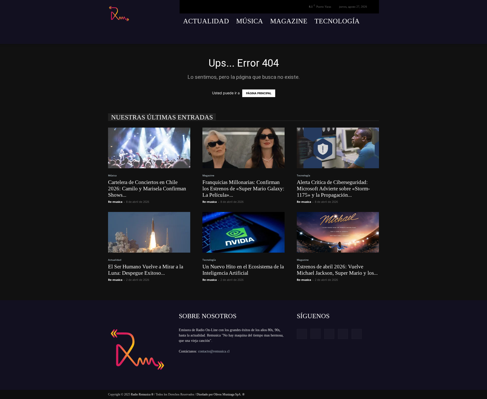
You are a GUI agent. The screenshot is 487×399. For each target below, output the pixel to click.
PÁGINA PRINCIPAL (258, 93)
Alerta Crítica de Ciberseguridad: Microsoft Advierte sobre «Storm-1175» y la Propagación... (333, 188)
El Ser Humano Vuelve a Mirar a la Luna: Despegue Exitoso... (145, 270)
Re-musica (115, 202)
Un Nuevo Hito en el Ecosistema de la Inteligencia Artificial (243, 270)
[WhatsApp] (375, 36)
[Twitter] (366, 36)
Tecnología (337, 21)
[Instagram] (347, 36)
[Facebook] (337, 36)
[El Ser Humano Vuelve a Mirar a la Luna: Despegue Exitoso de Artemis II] (149, 232)
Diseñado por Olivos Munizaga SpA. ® (221, 394)
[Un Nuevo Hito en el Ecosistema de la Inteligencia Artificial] (243, 232)
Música (249, 21)
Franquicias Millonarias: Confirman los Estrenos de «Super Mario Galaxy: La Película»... (243, 188)
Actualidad (206, 21)
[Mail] (356, 36)
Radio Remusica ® (142, 394)
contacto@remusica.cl (214, 351)
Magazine (288, 21)
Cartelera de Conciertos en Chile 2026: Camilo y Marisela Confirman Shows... (147, 188)
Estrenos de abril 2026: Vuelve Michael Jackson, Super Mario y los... (337, 270)
